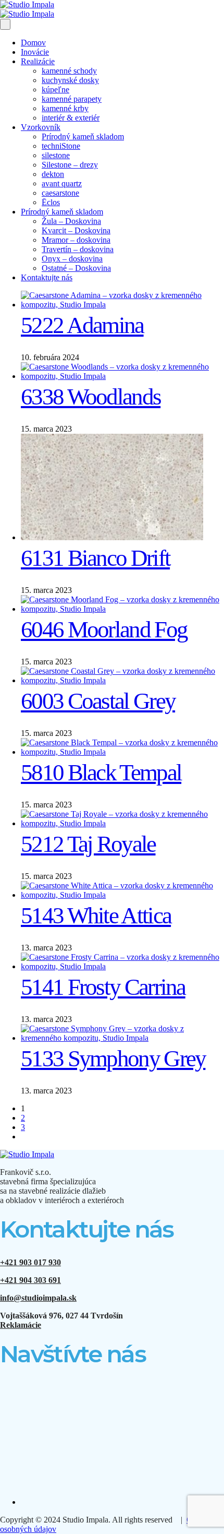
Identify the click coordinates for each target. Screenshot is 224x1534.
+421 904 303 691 (30, 1280)
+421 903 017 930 (30, 1262)
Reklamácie (20, 1325)
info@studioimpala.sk (38, 1297)
